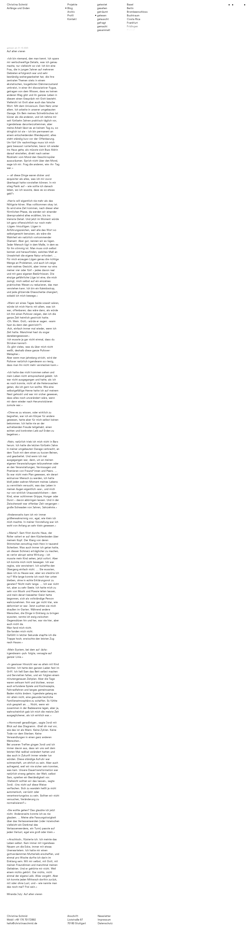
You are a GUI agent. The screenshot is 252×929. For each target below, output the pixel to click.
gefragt (101, 23)
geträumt (102, 12)
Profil (70, 15)
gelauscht (103, 19)
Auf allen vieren (16, 51)
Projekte (72, 5)
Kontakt (72, 19)
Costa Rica (133, 19)
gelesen (101, 15)
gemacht (102, 26)
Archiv (71, 12)
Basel (130, 5)
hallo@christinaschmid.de (22, 923)
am (21, 48)
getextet (102, 5)
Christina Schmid (17, 916)
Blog (70, 8)
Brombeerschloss (137, 12)
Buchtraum (133, 15)
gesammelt (103, 30)
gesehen (102, 8)
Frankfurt (132, 23)
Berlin (130, 8)
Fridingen (132, 26)
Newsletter (104, 916)
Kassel (131, 30)
